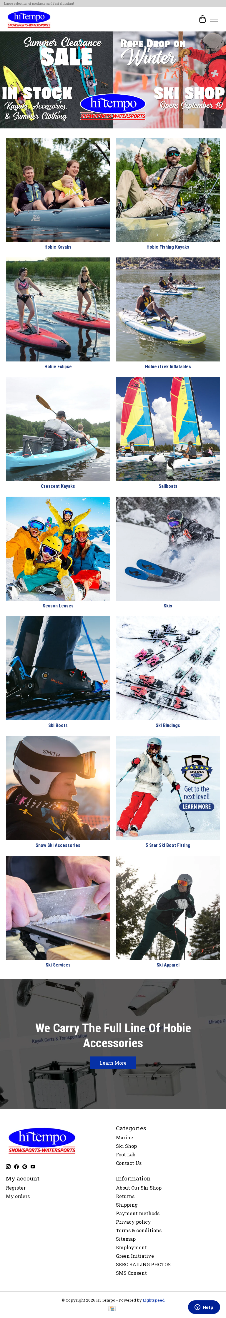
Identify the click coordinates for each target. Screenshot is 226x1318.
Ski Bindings (168, 725)
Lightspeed (154, 1300)
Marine (124, 1137)
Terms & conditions (139, 1230)
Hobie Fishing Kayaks (168, 247)
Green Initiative (135, 1256)
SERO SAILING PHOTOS (143, 1264)
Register (16, 1188)
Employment (131, 1247)
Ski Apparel (168, 965)
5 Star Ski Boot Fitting (168, 845)
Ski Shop (126, 1146)
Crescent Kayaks (58, 486)
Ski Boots (58, 725)
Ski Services (58, 965)
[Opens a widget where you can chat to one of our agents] (204, 1307)
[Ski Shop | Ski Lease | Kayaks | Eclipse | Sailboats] (29, 19)
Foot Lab (125, 1154)
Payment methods (137, 1213)
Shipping (127, 1205)
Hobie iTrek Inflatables (168, 366)
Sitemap (126, 1239)
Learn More (113, 1063)
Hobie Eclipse (58, 366)
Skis (168, 606)
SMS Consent (131, 1273)
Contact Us (129, 1163)
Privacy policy (133, 1222)
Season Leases (58, 606)
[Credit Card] (112, 1309)
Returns (125, 1196)
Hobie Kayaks (58, 247)
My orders (18, 1196)
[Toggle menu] (214, 19)
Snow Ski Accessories (58, 845)
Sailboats (168, 486)
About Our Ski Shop (139, 1188)
